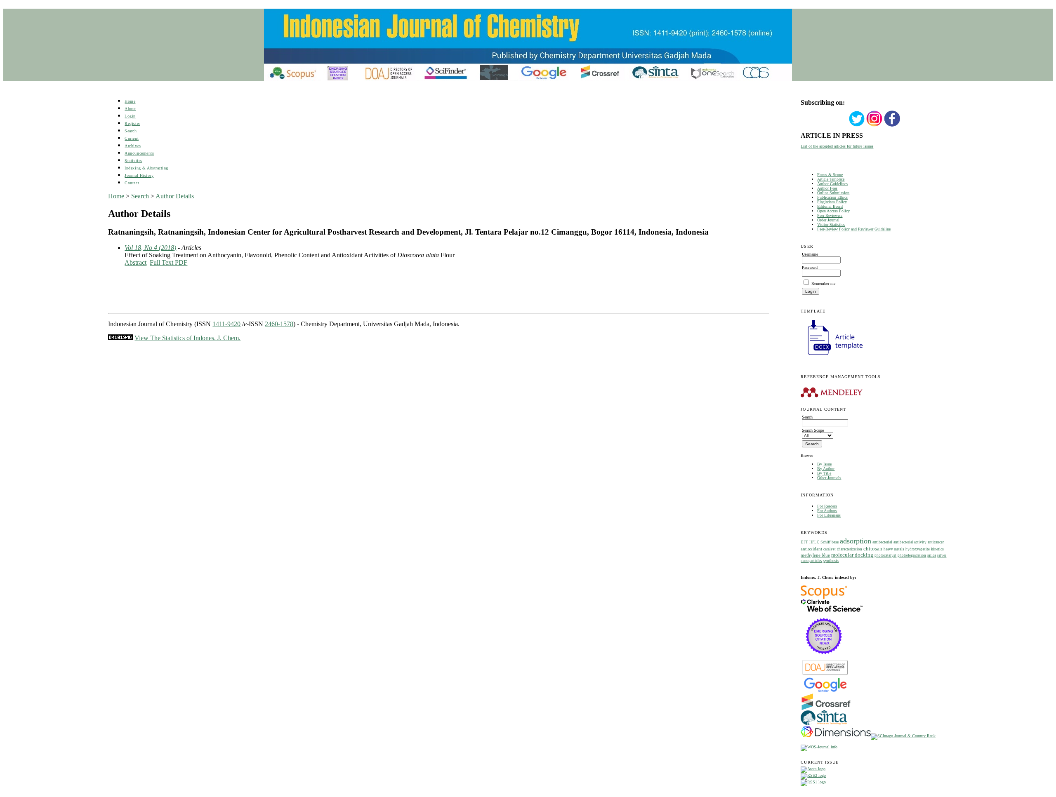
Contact (132, 183)
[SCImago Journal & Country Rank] (903, 736)
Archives (133, 145)
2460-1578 (279, 323)
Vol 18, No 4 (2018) (150, 247)
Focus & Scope (830, 174)
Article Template (830, 179)
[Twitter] (857, 125)
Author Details (175, 196)
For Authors (827, 510)
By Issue (824, 464)
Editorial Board (830, 206)
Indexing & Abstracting (146, 168)
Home (130, 101)
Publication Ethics (832, 197)
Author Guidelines (832, 183)
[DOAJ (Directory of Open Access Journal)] (825, 674)
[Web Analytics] (120, 337)
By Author (825, 468)
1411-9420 (226, 323)
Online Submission (833, 192)
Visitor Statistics (831, 224)
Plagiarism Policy (832, 202)
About (130, 108)
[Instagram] (874, 125)
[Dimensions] (836, 736)
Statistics (133, 160)
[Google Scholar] (825, 691)
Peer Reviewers (829, 215)
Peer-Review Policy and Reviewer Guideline (854, 229)
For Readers (827, 506)
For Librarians (829, 515)
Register (132, 123)
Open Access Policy (833, 211)
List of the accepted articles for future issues (837, 146)
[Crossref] (826, 708)
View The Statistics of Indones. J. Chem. (187, 337)
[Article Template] (832, 356)
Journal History (139, 175)
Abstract (135, 262)
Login (130, 116)
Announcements (139, 153)
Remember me (823, 283)
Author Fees (827, 188)
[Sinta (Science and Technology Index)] (824, 725)
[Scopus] (824, 597)
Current (132, 138)
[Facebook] (892, 125)
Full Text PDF (168, 262)
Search (131, 131)
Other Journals (829, 477)
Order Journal (828, 220)
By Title (824, 473)
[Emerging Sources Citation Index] (824, 658)
